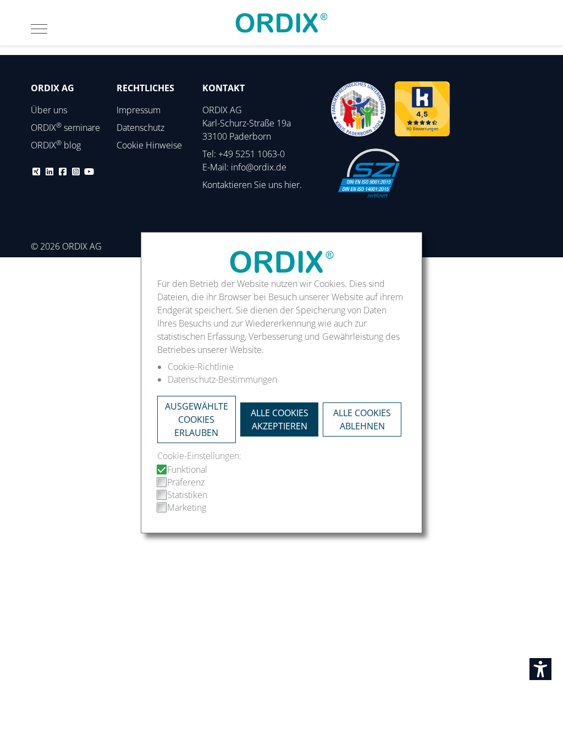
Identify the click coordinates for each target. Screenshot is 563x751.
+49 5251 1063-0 (251, 154)
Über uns (49, 110)
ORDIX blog (56, 145)
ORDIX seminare (65, 128)
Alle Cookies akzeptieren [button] (279, 419)
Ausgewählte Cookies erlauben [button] (196, 419)
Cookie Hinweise (149, 145)
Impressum (139, 110)
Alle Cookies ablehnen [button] (362, 419)
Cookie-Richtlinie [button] (201, 367)
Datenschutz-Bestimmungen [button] (222, 379)
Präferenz (186, 482)
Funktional (187, 469)
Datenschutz (140, 128)
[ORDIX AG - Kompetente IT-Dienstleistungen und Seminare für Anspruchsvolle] (281, 22)
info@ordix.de (258, 167)
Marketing (186, 507)
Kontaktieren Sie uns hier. (252, 185)
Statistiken (187, 494)
